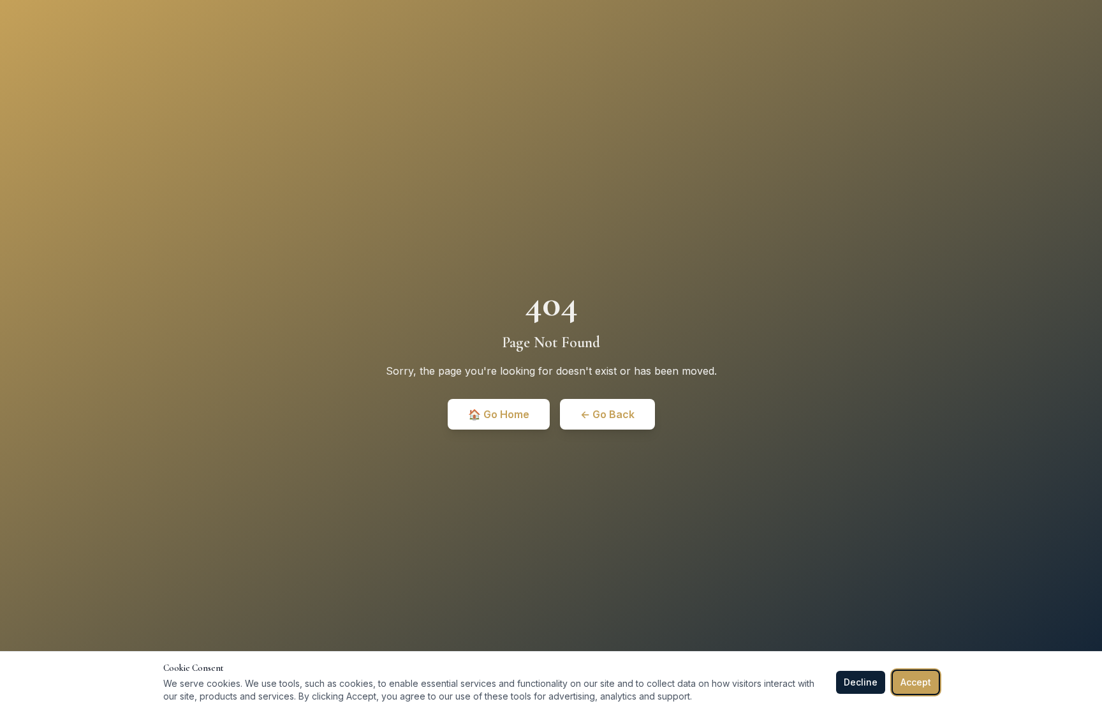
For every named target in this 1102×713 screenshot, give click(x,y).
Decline (861, 682)
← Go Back (607, 414)
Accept (915, 682)
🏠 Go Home (498, 414)
